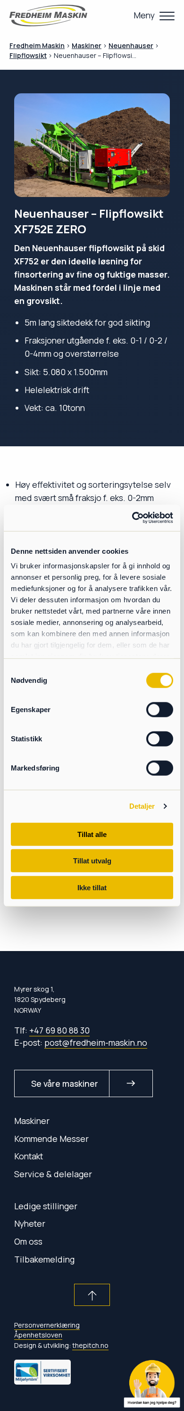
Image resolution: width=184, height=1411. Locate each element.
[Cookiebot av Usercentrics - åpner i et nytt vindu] (132, 518)
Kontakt (28, 1156)
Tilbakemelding (44, 1259)
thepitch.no (90, 1345)
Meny (144, 15)
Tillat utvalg (92, 861)
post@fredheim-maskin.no (95, 1042)
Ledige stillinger (45, 1206)
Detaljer (142, 806)
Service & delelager (53, 1174)
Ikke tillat (92, 887)
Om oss (28, 1241)
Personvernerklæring (47, 1325)
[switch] (159, 709)
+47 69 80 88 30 (59, 1030)
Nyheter (29, 1223)
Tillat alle (92, 834)
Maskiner (32, 1120)
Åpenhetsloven (38, 1334)
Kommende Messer (51, 1138)
